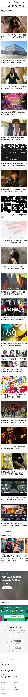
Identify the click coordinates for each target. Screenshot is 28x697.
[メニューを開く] (26, 2)
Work (14, 658)
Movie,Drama (15, 657)
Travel (18, 658)
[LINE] (23, 6)
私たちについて (4, 682)
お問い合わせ (16, 687)
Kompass (6, 664)
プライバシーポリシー (5, 689)
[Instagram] (13, 6)
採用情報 (3, 684)
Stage (22, 657)
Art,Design (8, 657)
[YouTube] (20, 6)
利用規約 (16, 689)
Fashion (24, 658)
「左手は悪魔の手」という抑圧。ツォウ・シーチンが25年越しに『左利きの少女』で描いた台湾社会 (12, 558)
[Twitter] (9, 6)
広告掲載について (17, 684)
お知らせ (3, 687)
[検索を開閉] (24, 2)
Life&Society (8, 658)
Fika (2, 664)
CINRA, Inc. (7, 670)
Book (2, 658)
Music (2, 657)
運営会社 (16, 682)
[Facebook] (16, 6)
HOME (2, 531)
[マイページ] (2, 2)
